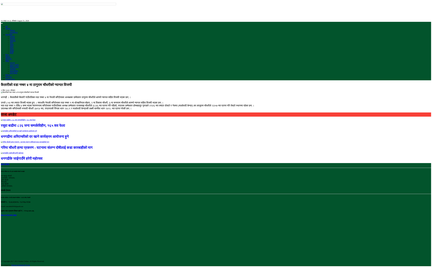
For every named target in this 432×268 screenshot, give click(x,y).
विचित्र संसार (14, 67)
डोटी (11, 43)
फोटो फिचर (13, 73)
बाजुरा (12, 49)
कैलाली (12, 37)
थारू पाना (8, 77)
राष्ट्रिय (12, 31)
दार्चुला (12, 51)
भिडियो (7, 75)
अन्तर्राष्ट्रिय (14, 33)
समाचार (7, 29)
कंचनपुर (12, 39)
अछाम (12, 45)
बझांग (11, 47)
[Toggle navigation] (2, 23)
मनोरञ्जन (8, 59)
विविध (7, 61)
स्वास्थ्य (12, 63)
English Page (10, 79)
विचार (7, 55)
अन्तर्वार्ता (13, 69)
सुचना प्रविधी (14, 65)
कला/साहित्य (14, 71)
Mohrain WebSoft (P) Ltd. (20, 265)
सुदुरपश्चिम (8, 35)
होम (6, 27)
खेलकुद (7, 57)
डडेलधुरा (13, 41)
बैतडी (11, 53)
